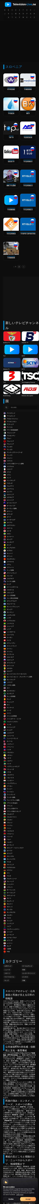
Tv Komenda (11, 209)
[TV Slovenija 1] (28, 152)
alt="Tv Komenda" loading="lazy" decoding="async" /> (10, 207)
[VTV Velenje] (11, 80)
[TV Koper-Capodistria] (28, 224)
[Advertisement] (19, 42)
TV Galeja (11, 113)
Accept (28, 1199)
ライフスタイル (9, 977)
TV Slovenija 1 (27, 161)
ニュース (7, 969)
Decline (11, 1199)
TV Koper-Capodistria (27, 233)
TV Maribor (11, 257)
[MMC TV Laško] (11, 176)
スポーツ (7, 973)
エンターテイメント (28, 973)
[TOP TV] (11, 128)
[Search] (6, 407)
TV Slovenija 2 (28, 185)
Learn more (19, 1194)
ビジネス (25, 977)
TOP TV (11, 137)
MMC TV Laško (11, 185)
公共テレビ (7, 966)
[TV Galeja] (11, 104)
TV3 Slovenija (11, 233)
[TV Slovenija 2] (28, 176)
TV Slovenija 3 (28, 209)
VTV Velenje (11, 89)
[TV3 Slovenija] (11, 224)
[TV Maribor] (11, 248)
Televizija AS (28, 137)
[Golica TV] (11, 152)
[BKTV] (28, 104)
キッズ (6, 980)
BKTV (28, 113)
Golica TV (11, 161)
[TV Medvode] (28, 80)
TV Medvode (28, 89)
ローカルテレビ (27, 966)
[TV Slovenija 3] (28, 200)
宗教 (23, 980)
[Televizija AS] (28, 128)
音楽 (23, 969)
